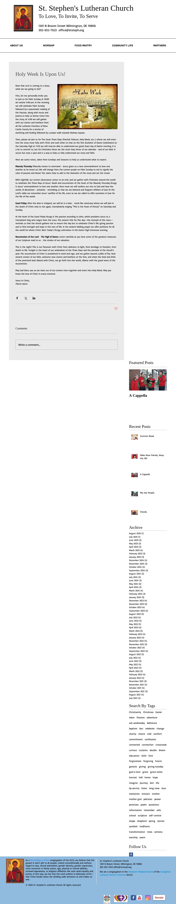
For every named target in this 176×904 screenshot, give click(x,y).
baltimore (152, 722)
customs (143, 750)
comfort (157, 733)
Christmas (148, 712)
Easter (159, 712)
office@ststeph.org (71, 30)
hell (140, 777)
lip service (134, 788)
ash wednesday (137, 722)
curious (133, 750)
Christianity (135, 712)
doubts (153, 750)
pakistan (148, 799)
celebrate (150, 728)
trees (149, 831)
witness (158, 831)
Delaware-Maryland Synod (140, 871)
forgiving (148, 760)
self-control (155, 815)
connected (134, 744)
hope (155, 777)
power (157, 799)
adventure (152, 717)
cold (149, 733)
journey (144, 782)
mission (146, 793)
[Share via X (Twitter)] (25, 298)
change (160, 728)
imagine (133, 782)
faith (143, 755)
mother (156, 793)
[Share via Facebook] (17, 298)
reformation (135, 810)
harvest (133, 777)
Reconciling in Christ (39, 860)
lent (152, 782)
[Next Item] (161, 380)
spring (152, 820)
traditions (145, 826)
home (148, 777)
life (157, 782)
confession (150, 739)
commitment (136, 739)
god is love (134, 771)
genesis (133, 766)
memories (134, 793)
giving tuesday (155, 766)
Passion (141, 717)
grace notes (156, 771)
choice (141, 733)
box (141, 728)
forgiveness (135, 760)
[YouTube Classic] (139, 897)
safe (159, 810)
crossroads (161, 744)
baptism (133, 728)
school (132, 815)
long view (154, 788)
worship (133, 837)
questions (154, 804)
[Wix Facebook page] (133, 897)
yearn (142, 837)
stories (160, 820)
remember (149, 810)
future (158, 760)
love (164, 788)
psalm (144, 804)
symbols (133, 826)
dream (162, 750)
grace (145, 771)
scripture (142, 815)
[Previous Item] (134, 380)
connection (147, 744)
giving (142, 766)
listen (144, 788)
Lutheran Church (107, 8)
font (150, 755)
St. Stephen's (59, 8)
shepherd (142, 820)
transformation (137, 831)
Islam (132, 717)
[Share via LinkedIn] (34, 298)
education (134, 755)
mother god (135, 799)
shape (132, 820)
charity (132, 733)
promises (134, 804)
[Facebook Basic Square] (131, 854)
